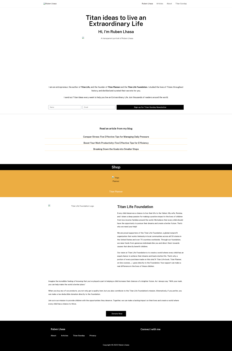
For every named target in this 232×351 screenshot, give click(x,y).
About (169, 3)
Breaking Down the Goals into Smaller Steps (116, 149)
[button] (116, 313)
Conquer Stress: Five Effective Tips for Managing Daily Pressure (116, 136)
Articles (159, 3)
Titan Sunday (181, 3)
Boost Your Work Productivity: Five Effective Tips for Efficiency (116, 143)
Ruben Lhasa (147, 3)
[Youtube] (156, 335)
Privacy (93, 336)
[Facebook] (144, 335)
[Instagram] (150, 335)
